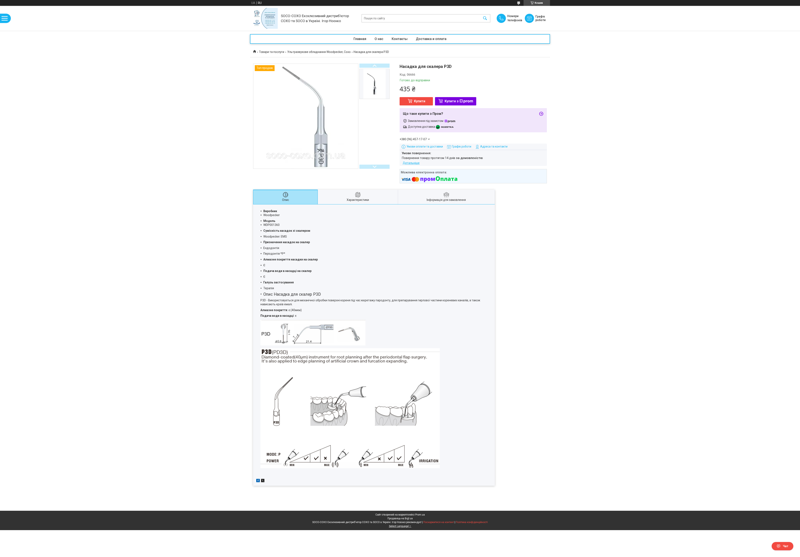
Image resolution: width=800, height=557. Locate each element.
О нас (379, 39)
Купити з (452, 101)
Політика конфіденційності (472, 522)
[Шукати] (485, 18)
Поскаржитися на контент (438, 522)
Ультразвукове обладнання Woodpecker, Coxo (319, 52)
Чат (785, 546)
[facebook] (258, 481)
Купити (419, 101)
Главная (360, 39)
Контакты (400, 39)
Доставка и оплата (431, 39)
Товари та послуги (271, 52)
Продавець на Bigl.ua (400, 518)
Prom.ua (420, 514)
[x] (262, 481)
